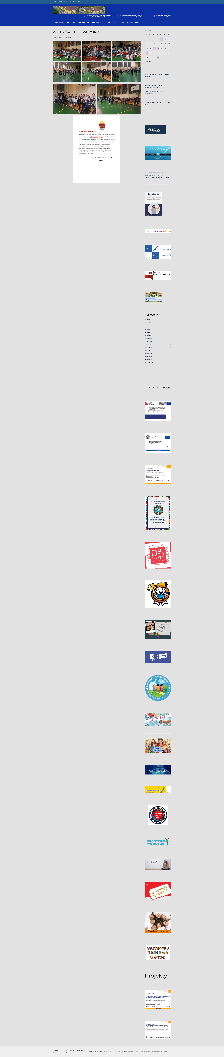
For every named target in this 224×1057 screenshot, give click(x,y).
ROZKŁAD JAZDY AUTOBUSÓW (155, 98)
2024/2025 (148, 353)
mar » (150, 61)
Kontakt (107, 22)
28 (158, 57)
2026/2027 (148, 359)
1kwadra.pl (63, 1053)
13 (154, 48)
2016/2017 (148, 329)
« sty (146, 61)
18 (147, 53)
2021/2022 (148, 344)
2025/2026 (148, 356)
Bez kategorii (149, 362)
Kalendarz (71, 22)
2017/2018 (148, 332)
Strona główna (58, 22)
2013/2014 (148, 320)
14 (158, 48)
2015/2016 (148, 326)
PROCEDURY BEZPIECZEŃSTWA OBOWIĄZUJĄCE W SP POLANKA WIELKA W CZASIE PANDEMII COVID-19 (157, 175)
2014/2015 (148, 323)
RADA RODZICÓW (83, 22)
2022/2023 (148, 347)
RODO (115, 22)
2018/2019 (68, 37)
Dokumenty (96, 22)
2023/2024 (148, 350)
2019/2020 (148, 338)
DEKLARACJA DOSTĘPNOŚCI (130, 22)
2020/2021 (148, 341)
